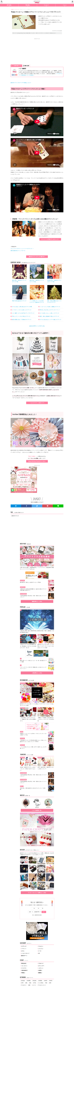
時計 (46, 982)
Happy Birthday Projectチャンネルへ (37, 461)
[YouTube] (16, 75)
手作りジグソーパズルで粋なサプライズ (21, 316)
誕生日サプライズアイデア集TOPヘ (37, 256)
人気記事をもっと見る (37, 672)
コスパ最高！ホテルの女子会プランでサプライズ (23, 313)
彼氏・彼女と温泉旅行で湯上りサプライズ (49, 316)
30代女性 (34, 980)
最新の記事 (26, 65)
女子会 (34, 982)
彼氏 (26, 982)
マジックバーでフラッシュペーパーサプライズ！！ (22, 248)
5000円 (50, 980)
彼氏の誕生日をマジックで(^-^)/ (18, 250)
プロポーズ (40, 963)
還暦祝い (40, 972)
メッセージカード (25, 953)
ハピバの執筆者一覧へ (37, 810)
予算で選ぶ (27, 5)
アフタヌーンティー (42, 985)
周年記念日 (23, 963)
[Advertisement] (24, 50)
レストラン (40, 948)
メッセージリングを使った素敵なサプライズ (50, 306)
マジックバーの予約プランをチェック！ (50, 239)
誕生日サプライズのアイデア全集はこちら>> (21, 82)
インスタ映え (40, 982)
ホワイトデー (41, 965)
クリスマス (23, 968)
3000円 (45, 980)
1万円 (22, 982)
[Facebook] (13, 75)
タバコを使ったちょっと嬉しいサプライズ (49, 313)
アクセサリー (23, 985)
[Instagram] (14, 75)
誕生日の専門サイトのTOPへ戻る (37, 326)
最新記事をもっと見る (37, 601)
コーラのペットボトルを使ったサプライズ (21, 309)
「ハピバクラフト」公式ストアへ (37, 402)
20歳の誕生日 (24, 970)
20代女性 (23, 980)
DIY (39, 953)
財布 (50, 982)
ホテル (22, 951)
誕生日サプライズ (15, 515)
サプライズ (23, 946)
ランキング (46, 5)
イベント (65, 5)
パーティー (23, 948)
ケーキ (39, 951)
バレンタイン (24, 965)
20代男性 (28, 980)
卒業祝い (23, 972)
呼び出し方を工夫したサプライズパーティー (50, 309)
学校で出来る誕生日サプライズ (19, 300)
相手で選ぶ (9, 5)
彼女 (30, 982)
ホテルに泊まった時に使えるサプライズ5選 (22, 306)
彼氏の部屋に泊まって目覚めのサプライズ (21, 319)
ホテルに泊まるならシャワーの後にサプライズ (50, 319)
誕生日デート (24, 955)
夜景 (29, 985)
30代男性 (40, 980)
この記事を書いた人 (17, 65)
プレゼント (40, 946)
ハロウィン (40, 968)
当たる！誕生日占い (37, 902)
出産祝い (40, 970)
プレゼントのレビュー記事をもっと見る (37, 892)
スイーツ (34, 985)
